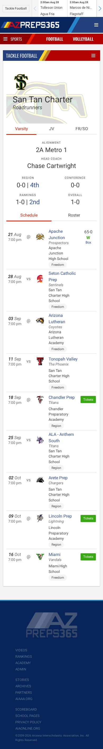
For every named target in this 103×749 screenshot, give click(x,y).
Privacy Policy (28, 722)
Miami (55, 557)
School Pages (27, 716)
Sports (16, 39)
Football (54, 39)
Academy (23, 663)
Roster (74, 215)
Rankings (23, 657)
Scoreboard (26, 709)
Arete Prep (58, 480)
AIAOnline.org (27, 728)
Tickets (88, 399)
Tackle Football (16, 8)
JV (51, 128)
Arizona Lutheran (57, 321)
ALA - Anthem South (61, 440)
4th (34, 185)
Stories (22, 680)
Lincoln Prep (60, 519)
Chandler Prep (62, 400)
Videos (21, 650)
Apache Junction (59, 237)
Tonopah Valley (63, 362)
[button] (100, 8)
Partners (23, 693)
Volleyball (83, 39)
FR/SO (82, 128)
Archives (23, 686)
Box (88, 242)
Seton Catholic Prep (62, 279)
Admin (20, 669)
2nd (34, 202)
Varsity (21, 128)
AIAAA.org (23, 699)
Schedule (29, 215)
